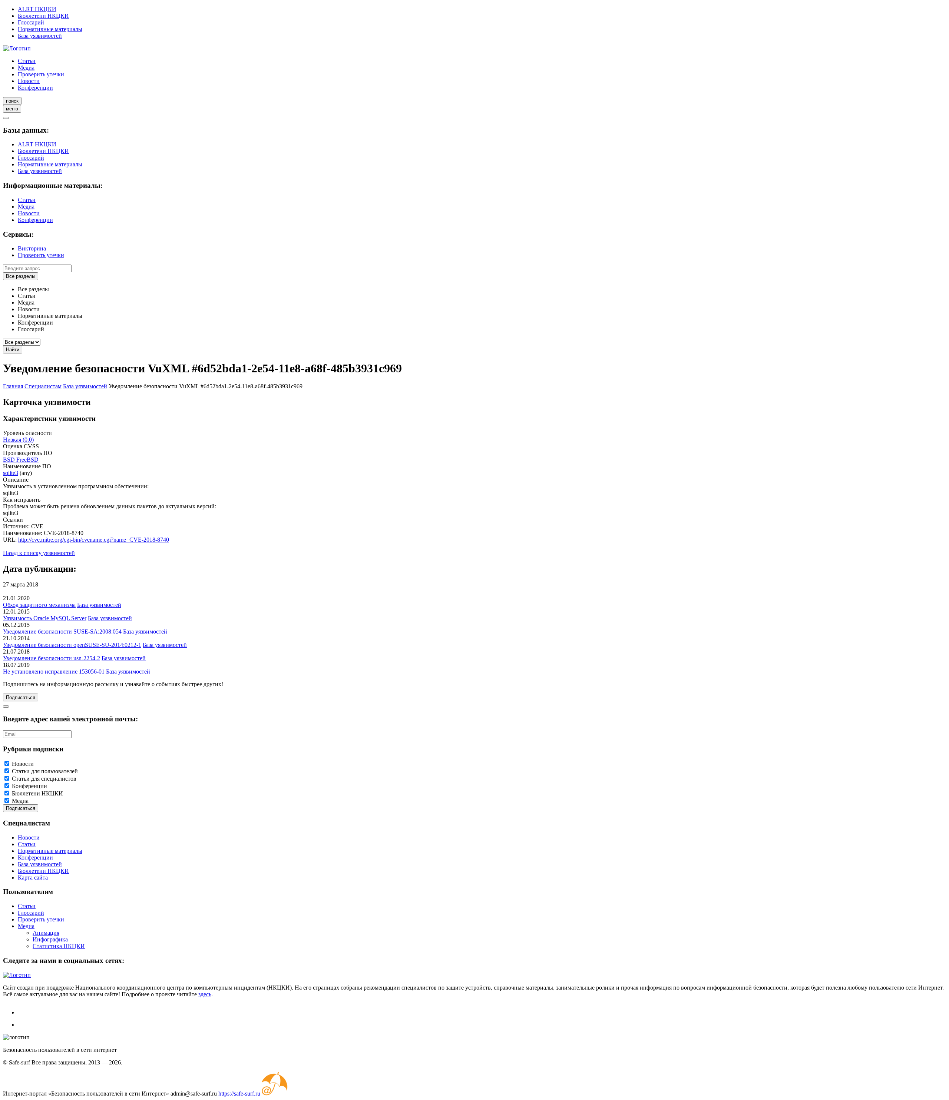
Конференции (35, 87)
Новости (29, 81)
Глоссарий (31, 22)
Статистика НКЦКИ (59, 946)
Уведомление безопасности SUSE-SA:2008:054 (62, 631)
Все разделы (20, 276)
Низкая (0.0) (18, 439)
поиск (12, 101)
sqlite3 (10, 473)
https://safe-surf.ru (239, 1093)
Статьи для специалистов (44, 778)
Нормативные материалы (50, 29)
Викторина (32, 248)
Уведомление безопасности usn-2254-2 (51, 658)
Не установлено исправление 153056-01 (54, 671)
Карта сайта (33, 877)
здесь (204, 994)
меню (12, 109)
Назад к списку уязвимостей (39, 553)
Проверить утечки (41, 74)
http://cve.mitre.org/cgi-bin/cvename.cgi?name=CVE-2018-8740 (93, 539)
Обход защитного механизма (39, 605)
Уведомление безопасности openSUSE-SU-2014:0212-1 (72, 645)
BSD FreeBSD (21, 459)
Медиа (26, 67)
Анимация (46, 933)
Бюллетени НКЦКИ (43, 16)
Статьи (27, 61)
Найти (12, 349)
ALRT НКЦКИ (37, 9)
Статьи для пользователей (45, 771)
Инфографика (50, 939)
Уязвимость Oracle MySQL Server (44, 618)
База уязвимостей (40, 36)
